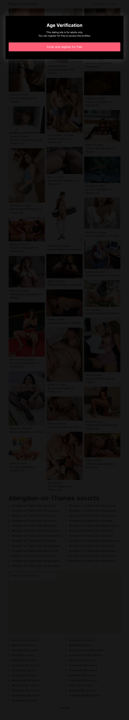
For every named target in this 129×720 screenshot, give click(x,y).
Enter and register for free (64, 47)
